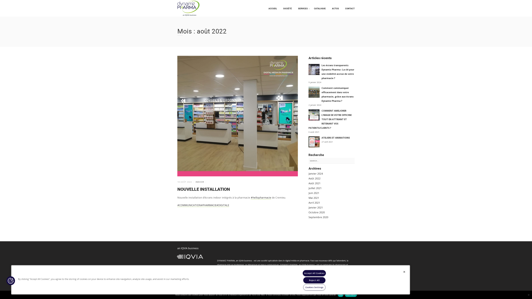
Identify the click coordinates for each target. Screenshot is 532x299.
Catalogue (320, 8)
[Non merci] (528, 294)
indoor (200, 182)
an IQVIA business (188, 248)
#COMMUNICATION (189, 205)
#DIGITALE (222, 205)
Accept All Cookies (314, 273)
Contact (350, 8)
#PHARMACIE (208, 205)
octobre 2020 (317, 212)
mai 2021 (314, 197)
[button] (10, 280)
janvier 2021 (316, 207)
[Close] (404, 272)
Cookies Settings (314, 287)
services (303, 8)
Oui (340, 295)
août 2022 (314, 178)
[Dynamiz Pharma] (188, 8)
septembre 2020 (318, 217)
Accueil (272, 8)
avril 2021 (314, 202)
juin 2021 (314, 193)
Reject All (314, 280)
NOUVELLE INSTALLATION (203, 189)
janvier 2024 (316, 173)
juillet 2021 (315, 188)
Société (287, 8)
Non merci (350, 295)
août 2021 (314, 183)
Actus (335, 8)
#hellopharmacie (261, 197)
